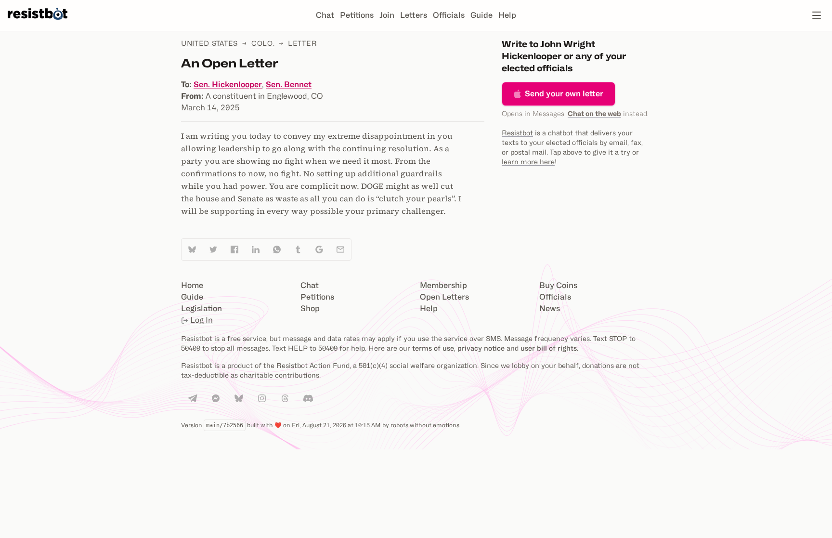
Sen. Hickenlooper (228, 84)
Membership (443, 285)
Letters (413, 15)
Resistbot (517, 133)
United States (209, 43)
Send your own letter (564, 93)
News (549, 308)
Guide (481, 15)
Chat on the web (594, 113)
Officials (449, 15)
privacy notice (481, 348)
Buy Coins (558, 285)
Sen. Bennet (289, 84)
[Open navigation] (816, 15)
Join (386, 15)
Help (507, 15)
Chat (325, 15)
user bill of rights (548, 348)
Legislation (201, 308)
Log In (201, 320)
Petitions (357, 15)
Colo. (263, 43)
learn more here (528, 161)
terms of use (433, 348)
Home (192, 285)
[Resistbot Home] (37, 23)
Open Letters (444, 297)
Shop (310, 308)
